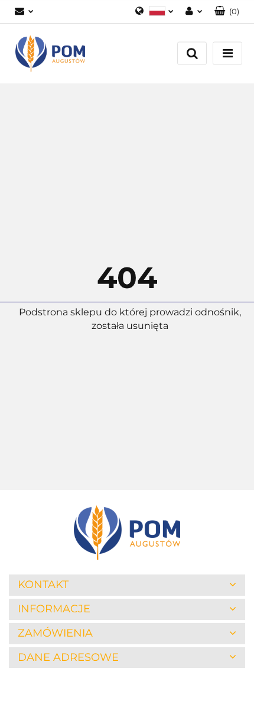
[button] (227, 11)
